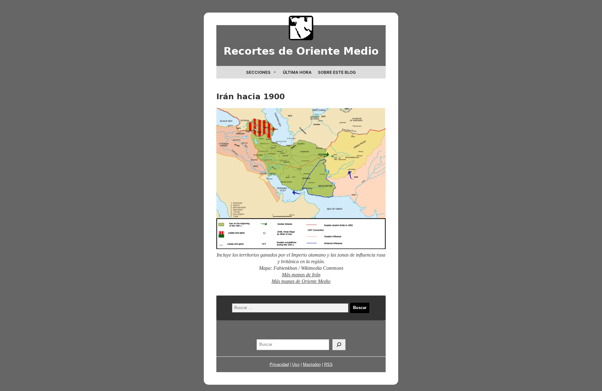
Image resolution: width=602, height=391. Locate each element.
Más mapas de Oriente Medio (301, 281)
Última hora (297, 72)
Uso (295, 364)
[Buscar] (339, 344)
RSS (328, 364)
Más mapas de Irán (301, 274)
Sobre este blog (337, 72)
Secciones (258, 72)
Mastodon (312, 364)
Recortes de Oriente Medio (301, 51)
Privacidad (279, 364)
